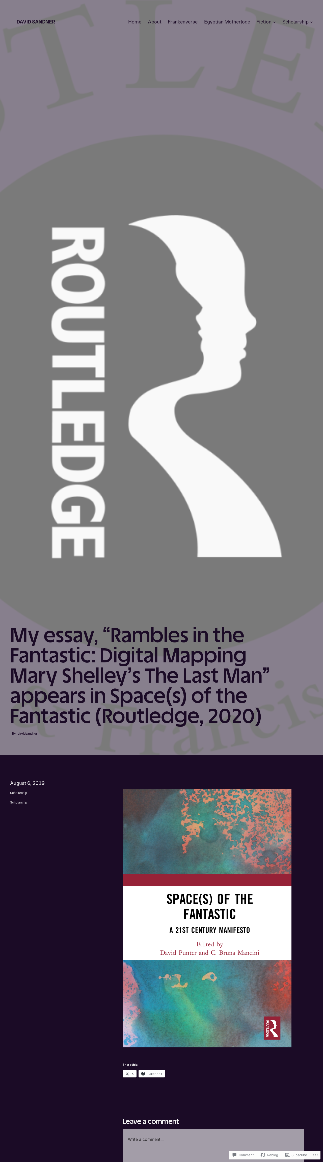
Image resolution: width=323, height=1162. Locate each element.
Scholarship (18, 793)
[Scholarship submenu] (311, 21)
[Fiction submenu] (274, 21)
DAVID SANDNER (36, 22)
